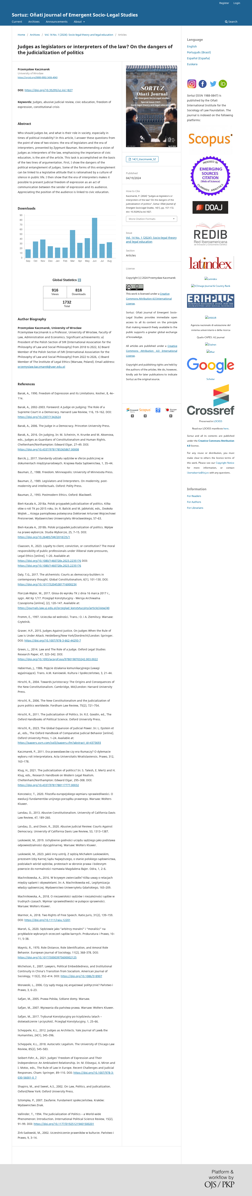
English (192, 46)
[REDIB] (210, 249)
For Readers (194, 496)
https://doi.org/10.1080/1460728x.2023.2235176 (49, 561)
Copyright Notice (225, 462)
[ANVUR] (210, 317)
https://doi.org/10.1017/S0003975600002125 (47, 957)
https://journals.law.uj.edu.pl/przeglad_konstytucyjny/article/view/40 (63, 608)
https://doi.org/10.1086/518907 (81, 976)
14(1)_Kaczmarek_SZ (144, 159)
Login (236, 3)
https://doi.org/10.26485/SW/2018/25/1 (44, 537)
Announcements (57, 21)
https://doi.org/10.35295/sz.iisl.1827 (49, 90)
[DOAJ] (211, 212)
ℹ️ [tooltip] (79, 280)
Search (232, 21)
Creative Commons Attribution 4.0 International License (149, 298)
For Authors (194, 502)
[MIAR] (211, 352)
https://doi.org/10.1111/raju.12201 (47, 920)
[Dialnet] (210, 344)
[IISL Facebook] (202, 88)
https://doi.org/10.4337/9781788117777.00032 (48, 785)
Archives (34, 21)
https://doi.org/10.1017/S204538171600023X (47, 584)
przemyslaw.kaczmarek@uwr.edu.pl (41, 367)
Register (224, 3)
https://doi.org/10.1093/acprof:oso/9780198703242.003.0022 (58, 659)
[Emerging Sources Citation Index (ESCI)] (210, 196)
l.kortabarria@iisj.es (198, 472)
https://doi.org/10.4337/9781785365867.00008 (48, 449)
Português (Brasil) (199, 52)
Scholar (211, 379)
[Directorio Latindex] (211, 279)
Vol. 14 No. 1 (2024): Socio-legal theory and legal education (79, 34)
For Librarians (195, 508)
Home (21, 34)
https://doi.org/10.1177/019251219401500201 (64, 1124)
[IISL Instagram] (192, 88)
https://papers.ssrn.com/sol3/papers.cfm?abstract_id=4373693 (59, 743)
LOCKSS (218, 421)
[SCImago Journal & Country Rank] (210, 286)
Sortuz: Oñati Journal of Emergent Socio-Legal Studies (75, 14)
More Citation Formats (142, 219)
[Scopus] (210, 139)
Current (17, 21)
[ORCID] (223, 88)
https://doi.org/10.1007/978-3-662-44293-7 (52, 640)
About (78, 21)
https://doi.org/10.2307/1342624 (39, 417)
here (226, 428)
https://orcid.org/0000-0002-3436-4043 (37, 77)
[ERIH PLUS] (210, 310)
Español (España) (198, 58)
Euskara (192, 64)
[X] (213, 88)
